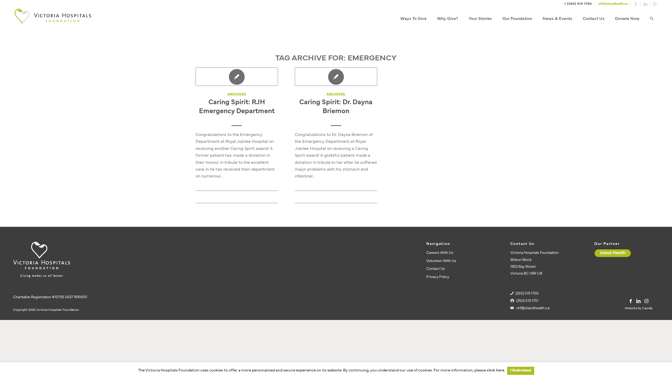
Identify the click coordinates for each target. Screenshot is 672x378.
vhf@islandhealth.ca (613, 4)
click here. (496, 370)
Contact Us (435, 269)
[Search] (652, 19)
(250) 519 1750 (527, 293)
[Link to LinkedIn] (645, 4)
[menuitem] (413, 19)
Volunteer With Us (441, 261)
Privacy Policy (437, 277)
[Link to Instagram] (655, 4)
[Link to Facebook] (636, 4)
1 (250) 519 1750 (578, 4)
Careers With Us (439, 253)
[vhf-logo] (52, 19)
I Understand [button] (520, 370)
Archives (236, 94)
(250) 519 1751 (527, 301)
